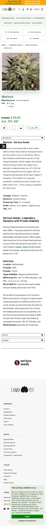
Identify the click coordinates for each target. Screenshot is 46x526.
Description (7, 138)
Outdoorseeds (39, 17)
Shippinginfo (8, 412)
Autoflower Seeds (23, 17)
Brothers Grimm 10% (33, 1)
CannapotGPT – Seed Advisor (13, 455)
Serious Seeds (31, 45)
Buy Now (31, 128)
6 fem (11, 106)
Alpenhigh (7, 497)
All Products (8, 418)
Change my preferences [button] (27, 521)
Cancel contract (9, 482)
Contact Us (7, 476)
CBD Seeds (8, 22)
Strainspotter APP (9, 445)
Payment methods (9, 415)
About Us (7, 408)
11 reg (11, 103)
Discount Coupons (9, 442)
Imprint (6, 421)
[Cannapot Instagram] (5, 509)
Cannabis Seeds (8, 17)
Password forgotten (10, 473)
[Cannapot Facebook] (8, 509)
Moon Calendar (8, 424)
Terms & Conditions (10, 452)
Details (5, 335)
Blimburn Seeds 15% (32, 4)
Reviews (6, 340)
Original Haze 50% (14, 1)
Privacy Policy (8, 449)
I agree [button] (27, 516)
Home (3, 45)
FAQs (5, 479)
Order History (8, 470)
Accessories (37, 22)
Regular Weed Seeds (22, 22)
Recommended (8, 439)
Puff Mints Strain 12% (13, 4)
